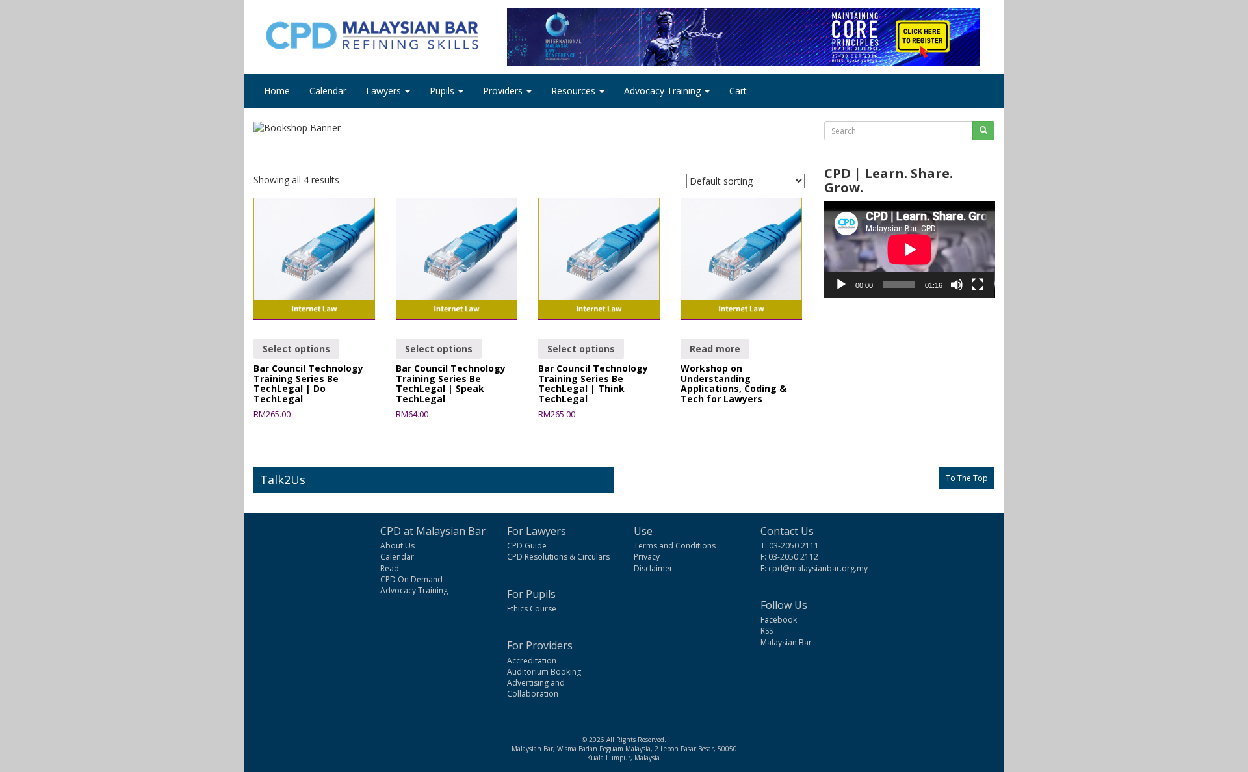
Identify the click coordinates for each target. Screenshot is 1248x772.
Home (277, 90)
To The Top (967, 478)
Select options (296, 348)
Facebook (778, 619)
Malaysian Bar (786, 642)
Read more (715, 348)
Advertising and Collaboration (536, 688)
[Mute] (956, 284)
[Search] (983, 130)
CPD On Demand (411, 579)
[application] (909, 249)
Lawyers (385, 90)
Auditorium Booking (544, 671)
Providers (504, 90)
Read (389, 568)
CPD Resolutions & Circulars (558, 556)
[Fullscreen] (977, 284)
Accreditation (531, 660)
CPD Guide (527, 545)
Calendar (327, 90)
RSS (766, 630)
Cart (738, 90)
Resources (574, 90)
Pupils (443, 90)
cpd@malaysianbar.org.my (818, 568)
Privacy (647, 556)
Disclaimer (653, 568)
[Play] (841, 284)
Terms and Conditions (675, 545)
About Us (397, 545)
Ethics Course (531, 608)
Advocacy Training (663, 90)
